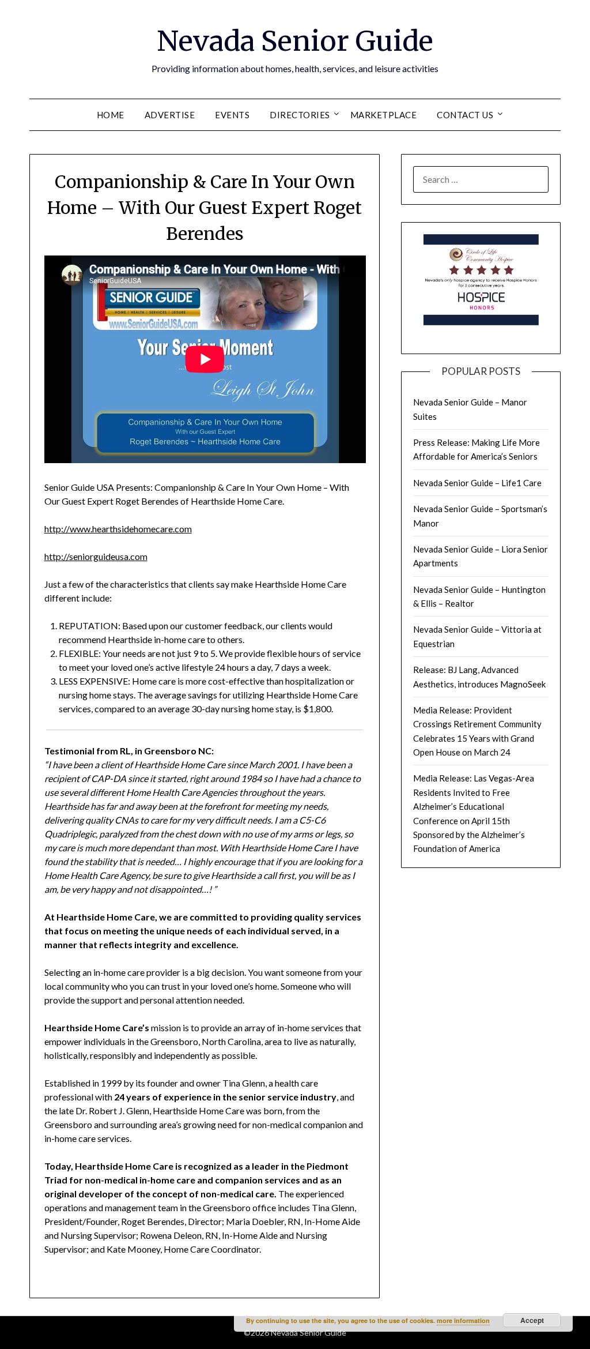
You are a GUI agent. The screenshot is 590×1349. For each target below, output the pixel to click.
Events (232, 115)
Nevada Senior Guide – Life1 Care (477, 483)
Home (110, 115)
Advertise (170, 115)
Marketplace (383, 115)
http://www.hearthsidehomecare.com (118, 528)
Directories (300, 115)
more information (463, 1320)
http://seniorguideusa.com (96, 556)
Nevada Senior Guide (295, 41)
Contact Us (465, 115)
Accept (532, 1320)
